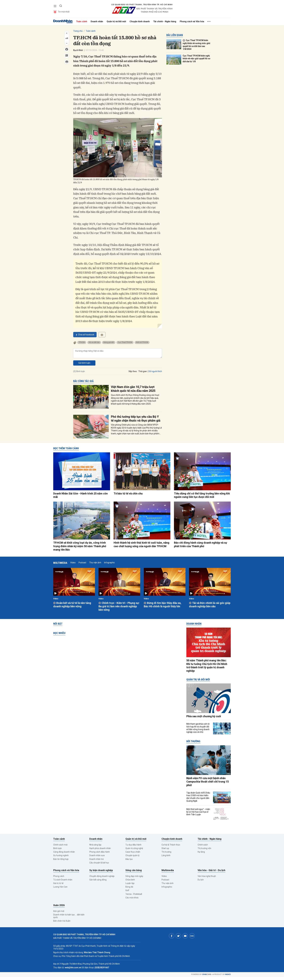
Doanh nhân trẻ (96, 859)
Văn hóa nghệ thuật (207, 876)
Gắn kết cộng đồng (97, 880)
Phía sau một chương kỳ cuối (203, 716)
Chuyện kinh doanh (140, 21)
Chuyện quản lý (132, 855)
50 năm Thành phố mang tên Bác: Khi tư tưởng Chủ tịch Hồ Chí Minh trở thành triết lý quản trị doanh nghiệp (206, 665)
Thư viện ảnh (95, 562)
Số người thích (155, 371)
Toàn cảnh (81, 21)
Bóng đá (129, 887)
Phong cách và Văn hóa (192, 21)
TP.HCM (82, 342)
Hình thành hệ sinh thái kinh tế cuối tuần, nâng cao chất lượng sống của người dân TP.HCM (141, 544)
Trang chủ (78, 31)
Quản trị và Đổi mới (116, 21)
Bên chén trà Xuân (61, 921)
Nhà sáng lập (95, 845)
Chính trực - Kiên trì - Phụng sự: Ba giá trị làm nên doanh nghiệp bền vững (119, 606)
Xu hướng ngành (61, 855)
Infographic (109, 562)
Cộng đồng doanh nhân (64, 852)
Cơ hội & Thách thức (171, 845)
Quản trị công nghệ (134, 848)
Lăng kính (166, 855)
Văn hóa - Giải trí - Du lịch (211, 870)
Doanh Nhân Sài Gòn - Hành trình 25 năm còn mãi (80, 495)
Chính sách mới (60, 845)
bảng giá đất (109, 342)
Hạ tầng (201, 852)
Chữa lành (130, 880)
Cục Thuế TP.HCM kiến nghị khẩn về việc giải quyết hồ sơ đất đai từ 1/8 (196, 59)
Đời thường (193, 741)
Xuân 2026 (59, 905)
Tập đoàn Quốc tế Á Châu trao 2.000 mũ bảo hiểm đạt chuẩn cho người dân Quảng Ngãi (198, 797)
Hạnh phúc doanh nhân (100, 848)
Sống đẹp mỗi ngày (134, 876)
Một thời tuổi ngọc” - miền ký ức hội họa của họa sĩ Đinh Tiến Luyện (198, 812)
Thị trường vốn (204, 848)
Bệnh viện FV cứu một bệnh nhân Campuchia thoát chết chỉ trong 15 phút (207, 782)
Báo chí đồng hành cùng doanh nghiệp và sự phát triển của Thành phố (200, 544)
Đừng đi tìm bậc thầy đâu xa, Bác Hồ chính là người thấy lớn (162, 604)
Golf (127, 890)
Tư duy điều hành (133, 845)
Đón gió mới (58, 911)
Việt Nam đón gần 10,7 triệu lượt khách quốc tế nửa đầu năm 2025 (133, 389)
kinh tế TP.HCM (142, 342)
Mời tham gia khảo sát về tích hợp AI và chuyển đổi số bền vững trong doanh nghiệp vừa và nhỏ (197, 728)
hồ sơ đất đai (94, 342)
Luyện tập (129, 883)
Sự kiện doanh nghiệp (101, 870)
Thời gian (142, 371)
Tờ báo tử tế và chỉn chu (128, 493)
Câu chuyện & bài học (99, 862)
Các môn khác (132, 897)
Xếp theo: (133, 371)
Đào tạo (129, 859)
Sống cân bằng (133, 870)
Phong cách (58, 876)
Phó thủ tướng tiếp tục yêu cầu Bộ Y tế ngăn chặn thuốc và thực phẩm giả (135, 418)
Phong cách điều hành (99, 852)
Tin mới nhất (64, 12)
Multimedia (60, 562)
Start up (165, 848)
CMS (206, 974)
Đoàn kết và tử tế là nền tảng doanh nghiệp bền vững (72, 604)
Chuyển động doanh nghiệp (101, 876)
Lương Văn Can (60, 887)
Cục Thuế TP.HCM (125, 342)
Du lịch (201, 880)
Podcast (82, 562)
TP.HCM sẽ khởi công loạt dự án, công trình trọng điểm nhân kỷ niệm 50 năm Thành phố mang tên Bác (79, 546)
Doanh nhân (97, 21)
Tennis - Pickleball (133, 894)
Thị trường (166, 852)
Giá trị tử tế (58, 883)
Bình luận (57, 848)
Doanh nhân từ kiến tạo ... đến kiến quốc (68, 915)
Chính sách (203, 845)
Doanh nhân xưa (97, 855)
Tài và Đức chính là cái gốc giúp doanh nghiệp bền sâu (209, 604)
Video (73, 562)
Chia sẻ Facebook (86, 334)
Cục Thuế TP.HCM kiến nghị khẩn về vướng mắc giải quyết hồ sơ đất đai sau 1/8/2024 (196, 44)
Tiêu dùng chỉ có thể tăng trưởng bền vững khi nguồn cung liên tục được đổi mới (202, 495)
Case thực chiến (132, 852)
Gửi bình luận (84, 363)
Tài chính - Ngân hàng (164, 21)
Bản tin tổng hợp (60, 859)
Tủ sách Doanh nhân (62, 880)
